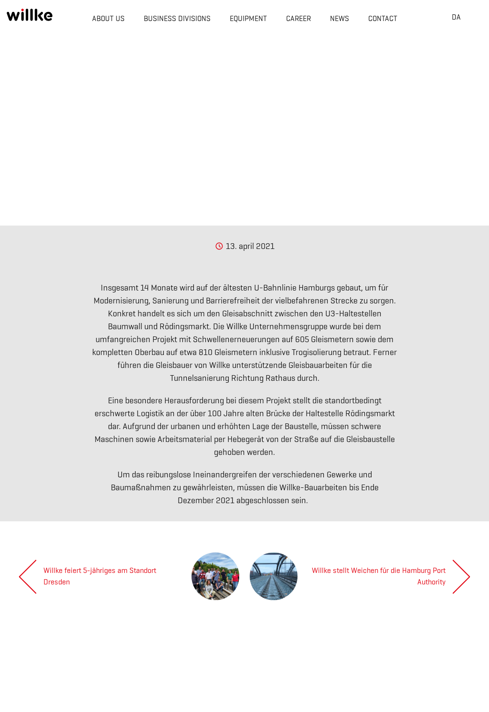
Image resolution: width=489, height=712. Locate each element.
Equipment (248, 18)
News (339, 18)
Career (298, 18)
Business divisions (177, 18)
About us (108, 18)
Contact (382, 18)
